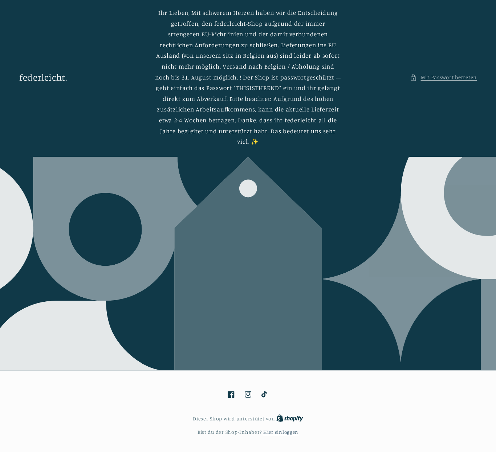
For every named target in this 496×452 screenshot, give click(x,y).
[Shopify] (289, 419)
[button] (443, 77)
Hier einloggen (280, 432)
